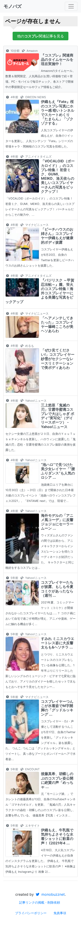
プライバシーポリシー (31, 913)
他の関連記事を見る (40, 36)
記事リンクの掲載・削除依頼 (39, 902)
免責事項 (60, 913)
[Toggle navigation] (71, 6)
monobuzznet (52, 894)
